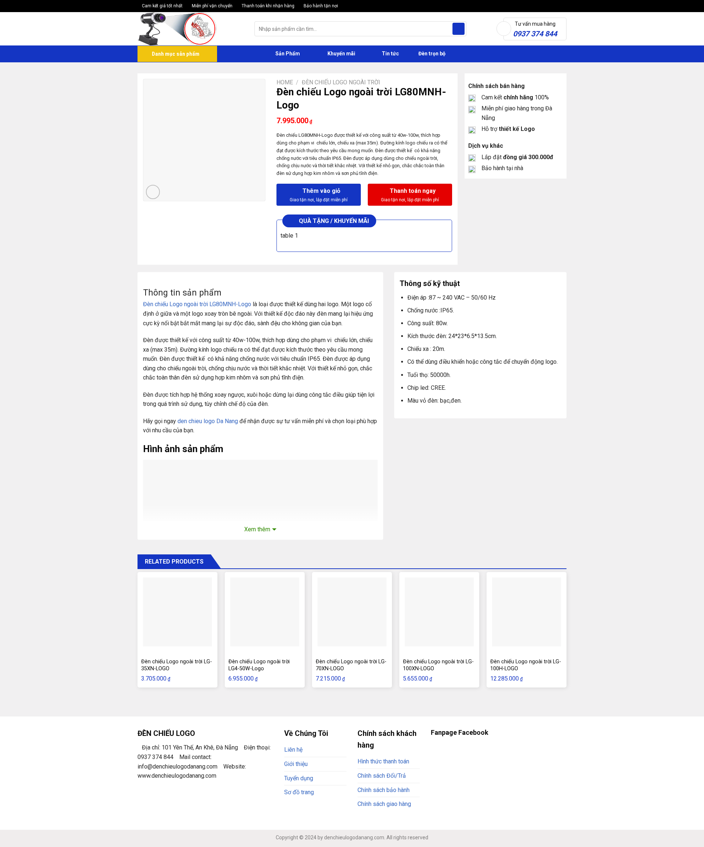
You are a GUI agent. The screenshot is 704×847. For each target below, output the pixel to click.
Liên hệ (293, 749)
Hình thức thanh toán (383, 761)
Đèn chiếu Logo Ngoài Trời (341, 82)
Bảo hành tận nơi (320, 5)
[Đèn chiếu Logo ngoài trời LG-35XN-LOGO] (177, 612)
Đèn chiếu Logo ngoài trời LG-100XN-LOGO (438, 665)
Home (284, 82)
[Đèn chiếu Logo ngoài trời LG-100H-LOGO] (526, 612)
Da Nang (226, 421)
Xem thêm (257, 529)
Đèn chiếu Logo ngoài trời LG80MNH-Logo (197, 304)
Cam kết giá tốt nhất (162, 5)
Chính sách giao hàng (384, 803)
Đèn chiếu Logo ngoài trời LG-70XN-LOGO (351, 665)
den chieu (189, 421)
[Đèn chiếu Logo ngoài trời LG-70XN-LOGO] (352, 612)
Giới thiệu (296, 763)
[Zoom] (153, 192)
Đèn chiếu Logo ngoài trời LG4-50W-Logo (259, 665)
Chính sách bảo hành (384, 789)
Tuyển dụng (298, 778)
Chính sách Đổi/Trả (382, 775)
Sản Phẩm (287, 53)
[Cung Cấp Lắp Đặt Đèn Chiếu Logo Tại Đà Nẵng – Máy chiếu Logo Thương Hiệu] (190, 28)
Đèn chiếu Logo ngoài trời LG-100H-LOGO (525, 665)
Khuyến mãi (340, 53)
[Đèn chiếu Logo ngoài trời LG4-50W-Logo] (264, 612)
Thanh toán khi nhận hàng (267, 5)
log (207, 421)
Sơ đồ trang (299, 792)
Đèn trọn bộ (431, 53)
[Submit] (458, 29)
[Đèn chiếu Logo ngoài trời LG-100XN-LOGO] (439, 612)
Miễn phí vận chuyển (211, 5)
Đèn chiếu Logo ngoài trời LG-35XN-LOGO (176, 665)
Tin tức (390, 53)
